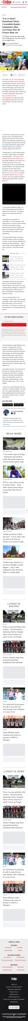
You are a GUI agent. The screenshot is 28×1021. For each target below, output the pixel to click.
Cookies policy (14, 994)
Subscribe (18, 2)
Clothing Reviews (20, 969)
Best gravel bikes (21, 957)
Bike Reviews (21, 967)
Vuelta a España (8, 950)
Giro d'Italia (19, 947)
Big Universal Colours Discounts (18, 7)
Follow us (15, 75)
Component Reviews (7, 969)
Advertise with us (14, 997)
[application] (14, 192)
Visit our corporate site (19, 1014)
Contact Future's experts (14, 987)
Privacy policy (14, 992)
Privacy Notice (21, 330)
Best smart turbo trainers (7, 960)
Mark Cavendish (19, 81)
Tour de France (13, 79)
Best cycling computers (20, 960)
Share (6, 75)
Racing (3, 15)
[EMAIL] (15, 413)
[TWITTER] (12, 413)
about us (14, 984)
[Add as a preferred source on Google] (14, 1007)
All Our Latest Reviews (7, 967)
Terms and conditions (14, 989)
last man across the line (11, 172)
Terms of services (20, 329)
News (20, 45)
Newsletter (22, 75)
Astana (9, 136)
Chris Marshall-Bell (13, 43)
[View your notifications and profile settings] (10, 2)
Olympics (20, 950)
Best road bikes (7, 957)
